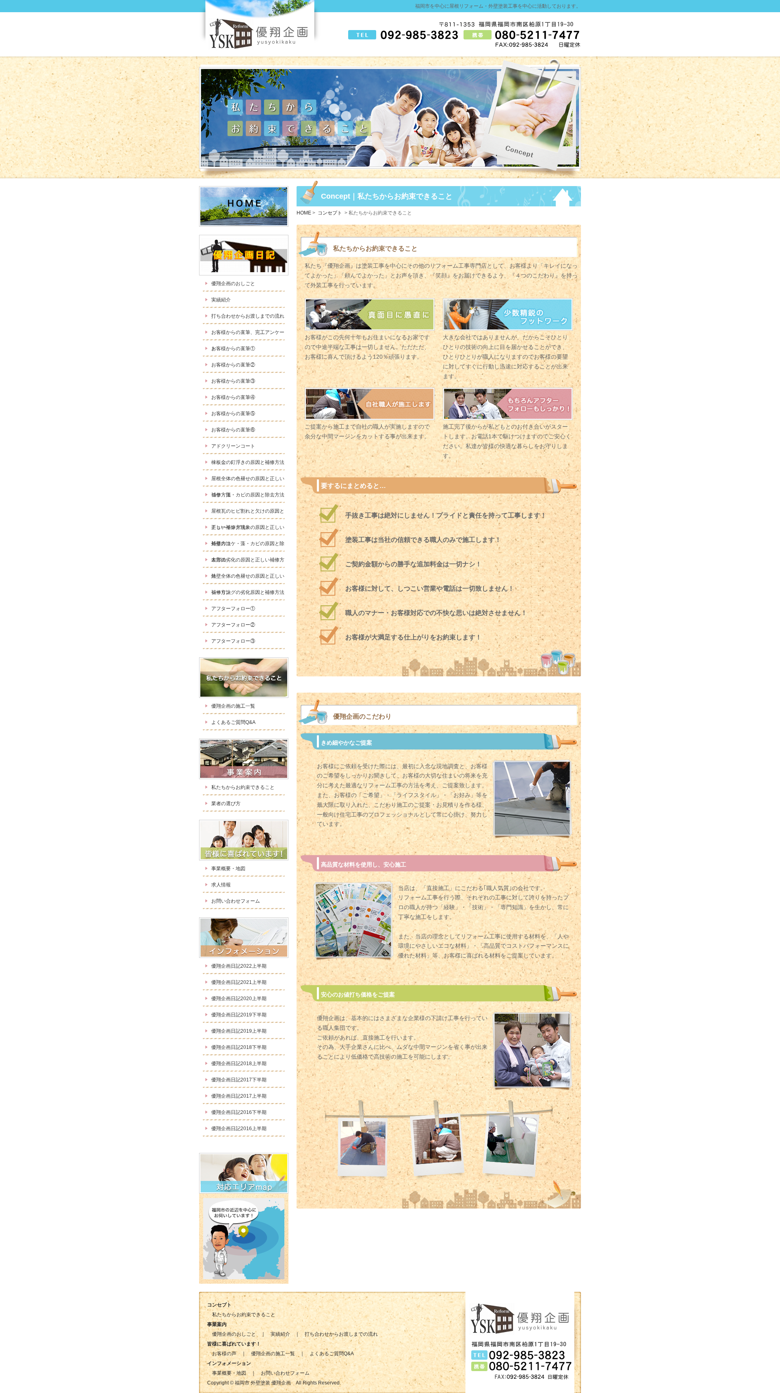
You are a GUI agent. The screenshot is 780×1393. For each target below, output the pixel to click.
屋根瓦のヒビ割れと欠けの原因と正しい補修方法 (247, 513)
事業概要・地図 (228, 868)
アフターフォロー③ (233, 641)
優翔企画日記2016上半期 (238, 1128)
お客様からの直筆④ (233, 397)
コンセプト (243, 759)
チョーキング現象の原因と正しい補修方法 (247, 529)
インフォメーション (243, 840)
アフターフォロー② (233, 625)
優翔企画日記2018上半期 (238, 1063)
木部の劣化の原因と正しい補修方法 (247, 562)
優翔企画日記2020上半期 (238, 998)
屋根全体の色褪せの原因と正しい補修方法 (247, 481)
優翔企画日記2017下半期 (238, 1080)
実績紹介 (221, 300)
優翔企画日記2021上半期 (238, 982)
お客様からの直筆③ (233, 381)
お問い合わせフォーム (235, 901)
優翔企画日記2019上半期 (238, 1031)
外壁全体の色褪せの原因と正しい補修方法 (247, 578)
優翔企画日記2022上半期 (238, 966)
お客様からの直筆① (233, 348)
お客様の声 (224, 1353)
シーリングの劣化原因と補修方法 (247, 592)
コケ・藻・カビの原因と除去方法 (247, 495)
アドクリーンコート (233, 446)
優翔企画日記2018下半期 (238, 1047)
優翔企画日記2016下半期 (238, 1112)
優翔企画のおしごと (233, 283)
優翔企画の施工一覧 (233, 706)
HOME (243, 206)
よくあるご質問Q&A (233, 722)
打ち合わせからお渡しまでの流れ (247, 316)
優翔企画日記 (243, 937)
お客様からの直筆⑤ (233, 413)
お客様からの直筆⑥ (233, 430)
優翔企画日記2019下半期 (238, 1015)
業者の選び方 (225, 803)
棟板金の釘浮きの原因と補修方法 (247, 462)
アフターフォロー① (233, 608)
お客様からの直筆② (233, 365)
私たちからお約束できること (243, 787)
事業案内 (243, 255)
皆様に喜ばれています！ (243, 677)
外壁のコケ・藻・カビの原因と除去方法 (247, 546)
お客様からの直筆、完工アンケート (247, 334)
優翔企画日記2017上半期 (238, 1096)
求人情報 (221, 885)
